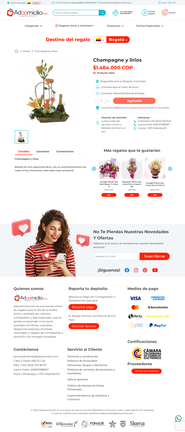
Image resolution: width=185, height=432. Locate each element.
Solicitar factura (84, 326)
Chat (173, 3)
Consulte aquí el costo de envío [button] (120, 87)
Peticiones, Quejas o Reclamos (87, 365)
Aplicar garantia (77, 379)
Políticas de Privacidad (82, 360)
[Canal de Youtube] (155, 270)
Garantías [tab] (42, 151)
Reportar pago (83, 307)
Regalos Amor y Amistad (75, 25)
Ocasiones (114, 25)
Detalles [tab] (23, 151)
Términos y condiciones (82, 356)
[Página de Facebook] (127, 270)
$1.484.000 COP (113, 67)
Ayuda (164, 3)
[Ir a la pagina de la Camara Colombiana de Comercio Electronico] (146, 353)
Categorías (32, 25)
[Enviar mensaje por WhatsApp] (178, 418)
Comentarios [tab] (65, 151)
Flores (26, 51)
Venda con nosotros (146, 371)
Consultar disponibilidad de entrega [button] (122, 93)
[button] (29, 2)
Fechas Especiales (148, 25)
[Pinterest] (145, 270)
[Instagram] (136, 270)
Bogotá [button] (36, 3)
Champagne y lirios (46, 51)
